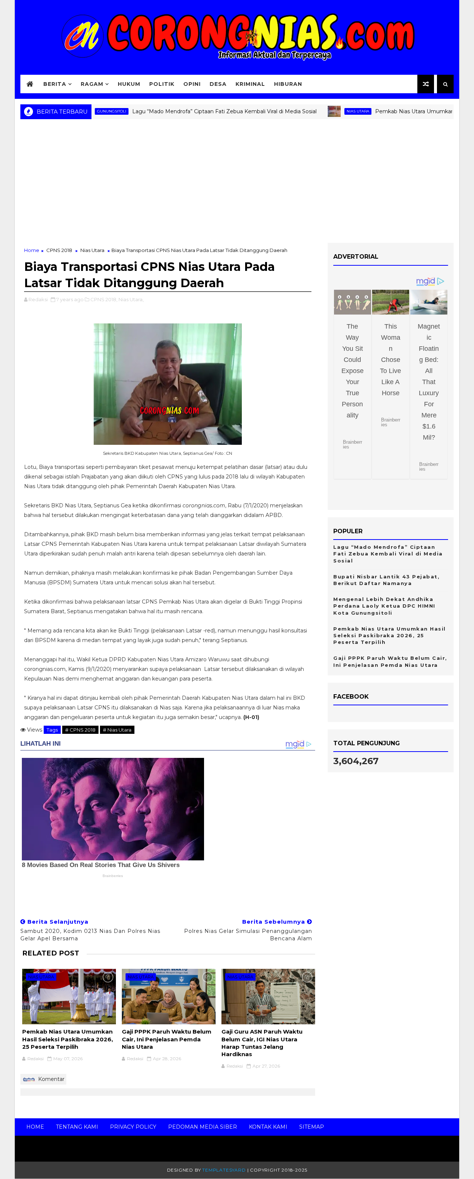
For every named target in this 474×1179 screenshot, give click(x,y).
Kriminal (250, 84)
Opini (192, 84)
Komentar (50, 1079)
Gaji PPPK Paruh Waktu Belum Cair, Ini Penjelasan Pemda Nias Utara (166, 1039)
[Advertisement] (237, 183)
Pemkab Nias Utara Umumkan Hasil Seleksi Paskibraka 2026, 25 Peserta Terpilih (67, 1039)
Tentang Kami (77, 1126)
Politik (161, 84)
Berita (54, 84)
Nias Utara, (131, 299)
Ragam (92, 84)
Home (31, 250)
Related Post (50, 953)
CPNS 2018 (59, 250)
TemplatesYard (224, 1170)
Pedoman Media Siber (202, 1126)
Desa (218, 84)
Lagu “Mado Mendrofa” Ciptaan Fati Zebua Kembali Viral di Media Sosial (199, 111)
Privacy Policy (133, 1126)
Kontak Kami (268, 1126)
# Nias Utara (117, 730)
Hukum (129, 84)
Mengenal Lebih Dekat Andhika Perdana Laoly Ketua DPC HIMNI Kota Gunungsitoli (384, 605)
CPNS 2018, (103, 299)
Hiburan (288, 84)
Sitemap (311, 1126)
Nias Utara (333, 111)
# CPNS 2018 (80, 730)
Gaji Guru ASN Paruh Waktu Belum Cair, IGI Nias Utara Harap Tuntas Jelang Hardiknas (262, 1043)
